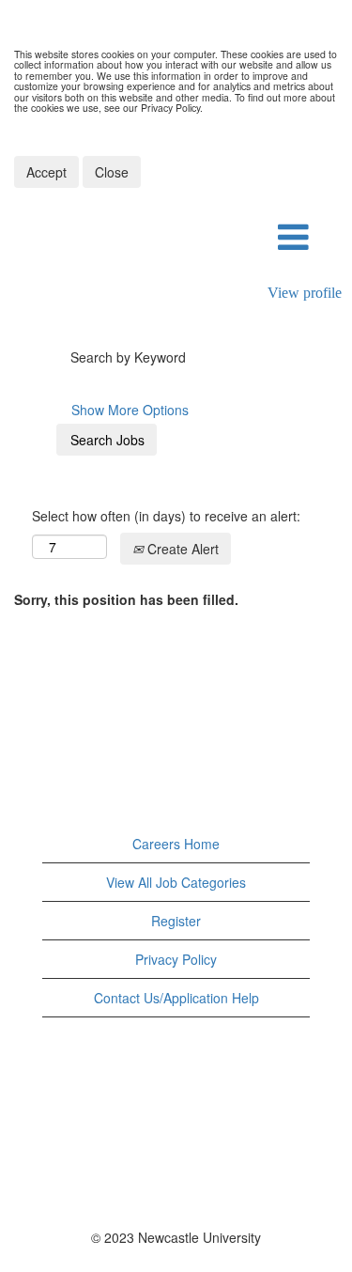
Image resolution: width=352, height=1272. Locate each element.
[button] (293, 237)
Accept (46, 172)
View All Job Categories (176, 882)
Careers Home (176, 843)
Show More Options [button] (130, 409)
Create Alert (181, 548)
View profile (305, 293)
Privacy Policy (176, 959)
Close (112, 172)
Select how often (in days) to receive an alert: (166, 515)
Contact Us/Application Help (176, 997)
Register (176, 920)
